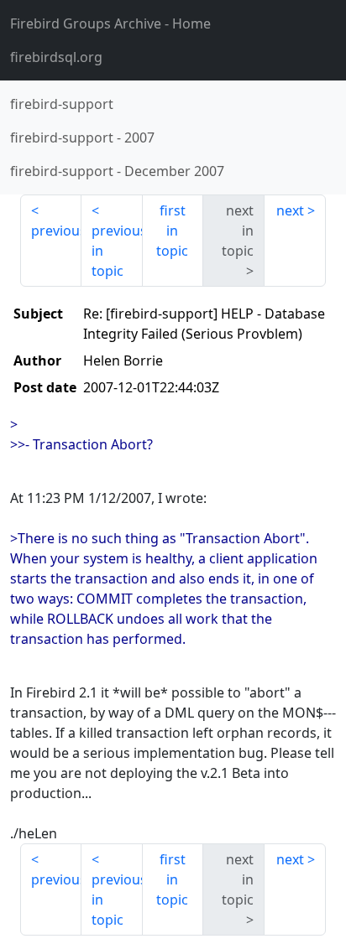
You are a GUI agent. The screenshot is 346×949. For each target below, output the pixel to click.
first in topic (172, 230)
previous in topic (117, 250)
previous (56, 230)
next (290, 210)
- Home (110, 23)
